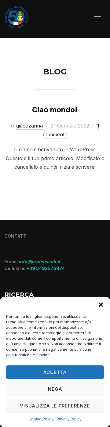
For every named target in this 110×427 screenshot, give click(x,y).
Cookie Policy (40, 419)
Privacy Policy (69, 419)
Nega (55, 389)
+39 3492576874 (45, 268)
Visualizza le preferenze (55, 406)
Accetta (55, 372)
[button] (101, 305)
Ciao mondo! (54, 109)
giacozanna (29, 126)
